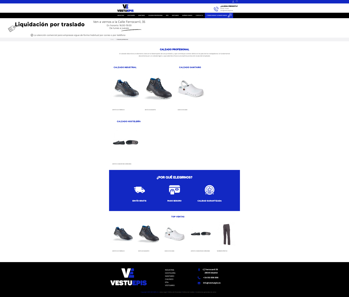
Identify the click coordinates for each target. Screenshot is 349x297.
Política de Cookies (188, 292)
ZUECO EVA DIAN (182, 110)
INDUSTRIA (169, 270)
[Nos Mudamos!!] (82, 28)
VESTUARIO (170, 285)
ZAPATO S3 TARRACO (118, 110)
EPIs (167, 282)
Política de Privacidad (174, 292)
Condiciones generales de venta (205, 292)
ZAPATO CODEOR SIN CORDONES (121, 164)
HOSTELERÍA (170, 273)
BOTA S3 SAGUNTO (150, 110)
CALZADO (169, 279)
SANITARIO (169, 276)
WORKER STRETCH (222, 251)
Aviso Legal (163, 292)
